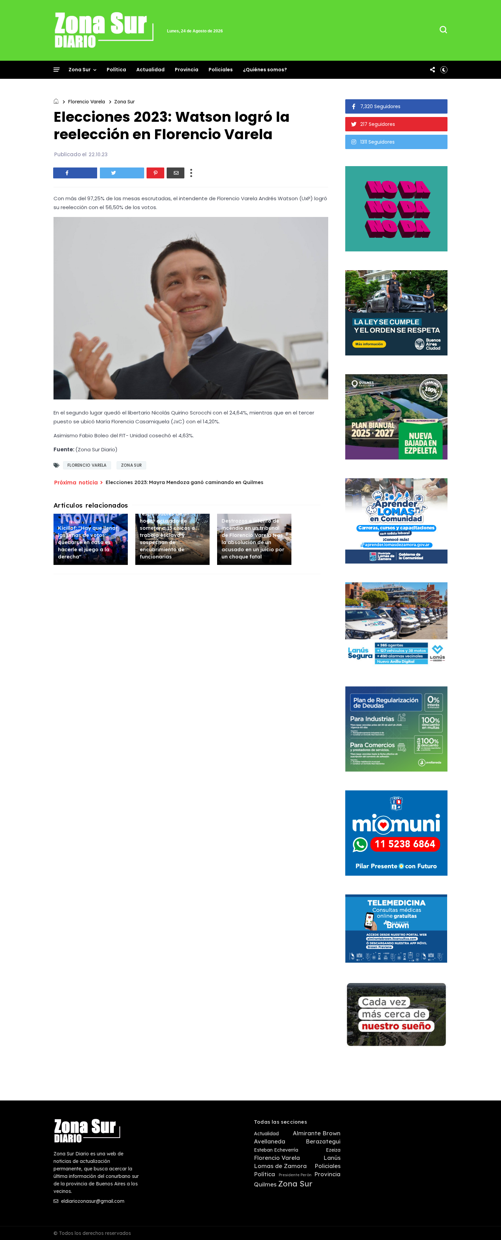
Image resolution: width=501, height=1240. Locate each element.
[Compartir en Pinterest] (155, 172)
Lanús (331, 1157)
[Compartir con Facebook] (75, 172)
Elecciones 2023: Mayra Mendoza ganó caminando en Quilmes (184, 482)
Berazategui (323, 1141)
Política (116, 69)
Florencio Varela (86, 102)
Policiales (221, 69)
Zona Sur (80, 69)
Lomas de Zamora (280, 1166)
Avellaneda (269, 1141)
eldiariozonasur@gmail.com (92, 1201)
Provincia (186, 69)
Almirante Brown (316, 1133)
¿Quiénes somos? (265, 69)
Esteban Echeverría (276, 1150)
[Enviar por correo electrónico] (175, 172)
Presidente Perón (295, 1175)
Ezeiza (333, 1150)
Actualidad (150, 69)
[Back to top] (484, 1223)
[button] (443, 69)
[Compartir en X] (122, 172)
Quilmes (265, 1184)
